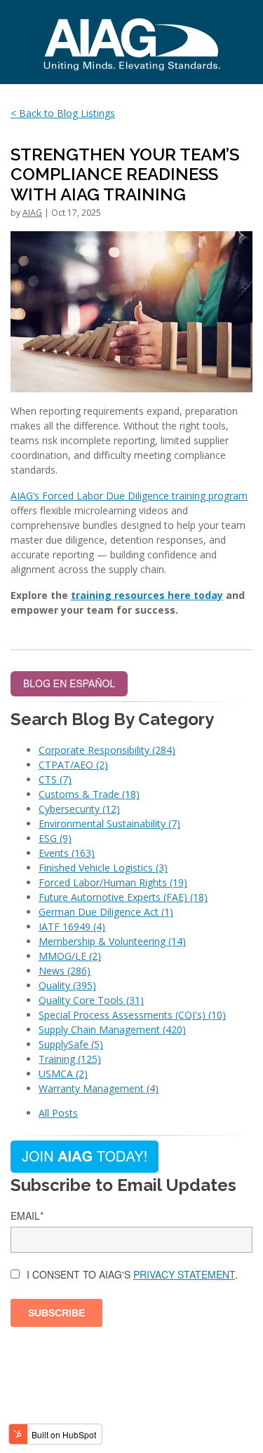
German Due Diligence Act (106, 911)
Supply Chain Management (112, 1029)
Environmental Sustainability (109, 823)
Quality (67, 985)
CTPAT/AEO (73, 764)
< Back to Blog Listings (63, 113)
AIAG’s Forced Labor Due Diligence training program (129, 495)
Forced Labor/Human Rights (113, 882)
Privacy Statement (184, 1274)
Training (70, 1059)
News (64, 970)
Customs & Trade (89, 794)
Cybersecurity (79, 808)
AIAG (32, 213)
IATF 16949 (72, 926)
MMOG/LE (70, 956)
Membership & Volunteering (112, 941)
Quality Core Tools (91, 1000)
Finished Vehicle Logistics (103, 867)
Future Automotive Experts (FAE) (123, 897)
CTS (55, 779)
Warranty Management (99, 1088)
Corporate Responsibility (107, 750)
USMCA (63, 1073)
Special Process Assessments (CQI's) (132, 1014)
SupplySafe (71, 1044)
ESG (55, 838)
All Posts (58, 1113)
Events (67, 853)
